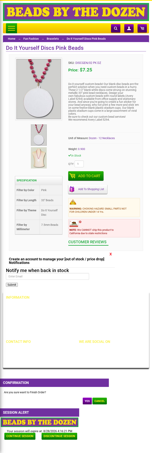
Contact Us (17, 319)
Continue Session (19, 436)
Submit (12, 284)
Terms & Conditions (115, 312)
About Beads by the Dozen (26, 312)
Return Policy (65, 305)
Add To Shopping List (91, 189)
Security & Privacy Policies (72, 312)
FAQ (59, 332)
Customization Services (24, 332)
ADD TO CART (89, 176)
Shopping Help (65, 319)
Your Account (18, 305)
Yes (87, 401)
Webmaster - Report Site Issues (76, 325)
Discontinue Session (59, 436)
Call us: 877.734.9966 (25, 349)
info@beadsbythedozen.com (29, 356)
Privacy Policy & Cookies (118, 319)
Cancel (99, 401)
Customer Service (20, 325)
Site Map (108, 305)
